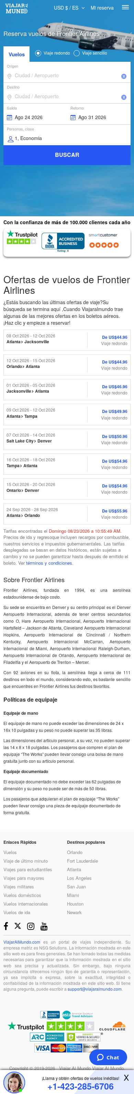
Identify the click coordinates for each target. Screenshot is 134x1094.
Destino (13, 87)
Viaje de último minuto (25, 860)
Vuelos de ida (16, 912)
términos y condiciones (49, 563)
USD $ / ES (67, 7)
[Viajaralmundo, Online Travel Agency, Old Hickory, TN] (50, 1016)
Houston (75, 903)
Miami (73, 895)
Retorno (77, 108)
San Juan (76, 886)
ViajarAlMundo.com (21, 942)
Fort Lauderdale (82, 860)
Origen (12, 66)
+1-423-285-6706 (80, 1086)
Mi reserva (102, 7)
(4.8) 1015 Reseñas (105, 245)
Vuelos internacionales (25, 903)
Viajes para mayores (23, 878)
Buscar (67, 155)
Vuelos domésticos (22, 895)
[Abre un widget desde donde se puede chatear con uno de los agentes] (108, 1058)
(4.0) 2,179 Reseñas (15, 250)
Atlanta (74, 869)
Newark (74, 912)
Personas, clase (20, 128)
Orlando (74, 852)
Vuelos (17, 54)
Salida (12, 108)
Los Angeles (79, 878)
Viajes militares (18, 886)
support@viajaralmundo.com (95, 989)
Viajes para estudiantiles (27, 869)
